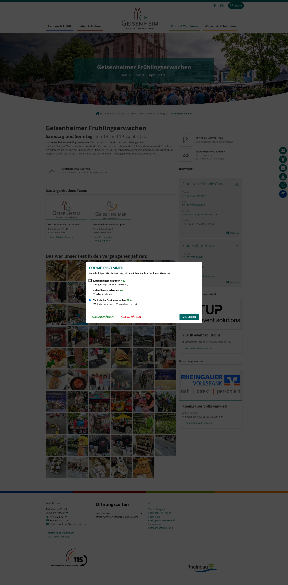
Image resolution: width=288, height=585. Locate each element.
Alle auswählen (103, 316)
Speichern (189, 316)
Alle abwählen (131, 316)
